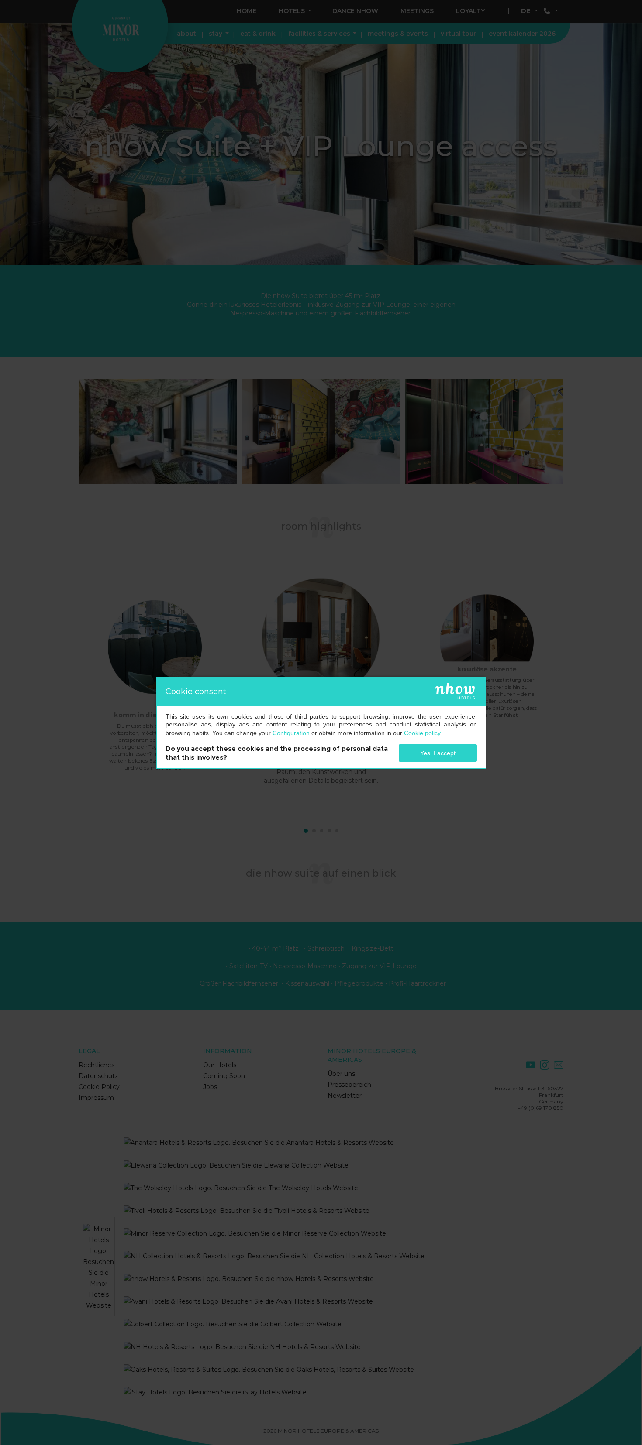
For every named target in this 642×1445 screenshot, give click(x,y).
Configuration (291, 732)
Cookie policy (422, 732)
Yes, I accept (438, 753)
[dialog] (321, 723)
